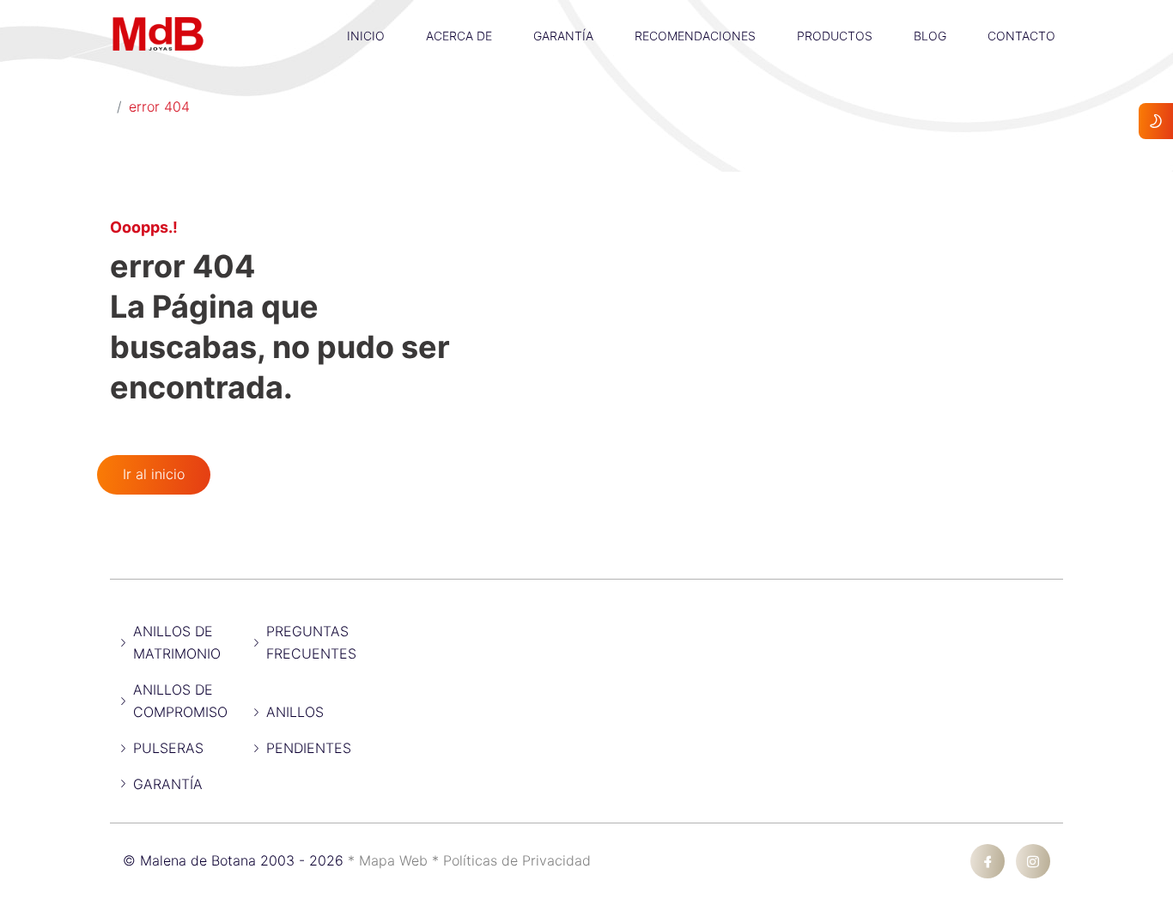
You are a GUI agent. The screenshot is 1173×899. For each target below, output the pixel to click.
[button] (366, 13)
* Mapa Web (390, 860)
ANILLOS (295, 711)
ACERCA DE (459, 35)
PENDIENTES (308, 747)
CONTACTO (1021, 35)
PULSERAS (168, 747)
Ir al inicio (154, 474)
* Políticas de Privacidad (511, 860)
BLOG (930, 35)
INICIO (366, 35)
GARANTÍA (563, 35)
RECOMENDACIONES (695, 35)
